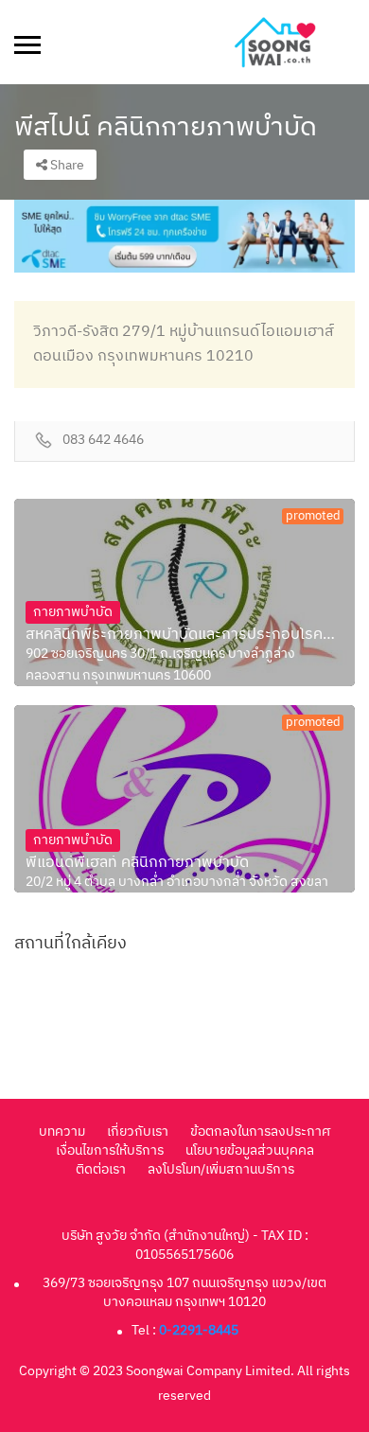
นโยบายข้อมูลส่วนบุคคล (249, 1150)
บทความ (62, 1131)
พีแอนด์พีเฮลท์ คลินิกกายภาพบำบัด (137, 863)
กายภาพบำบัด (73, 612)
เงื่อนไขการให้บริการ (110, 1150)
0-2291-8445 (198, 1330)
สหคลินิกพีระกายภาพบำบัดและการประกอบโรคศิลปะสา (184, 635)
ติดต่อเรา (101, 1169)
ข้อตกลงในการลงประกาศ (260, 1131)
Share (65, 165)
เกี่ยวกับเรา (137, 1131)
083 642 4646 (103, 441)
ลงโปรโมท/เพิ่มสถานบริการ (221, 1169)
